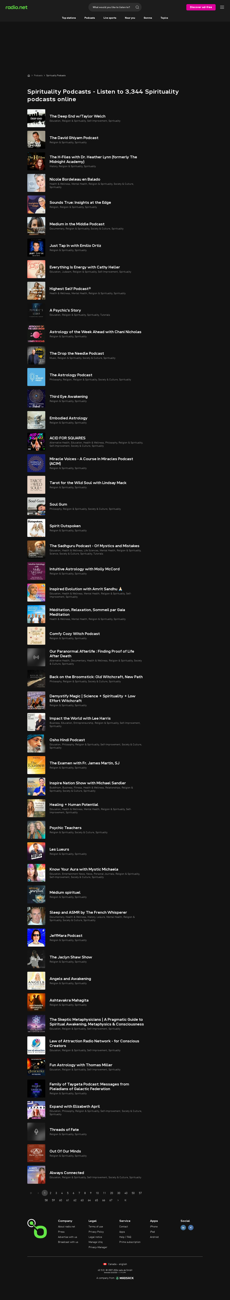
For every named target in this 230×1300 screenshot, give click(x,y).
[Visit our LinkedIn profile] (183, 1228)
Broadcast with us (68, 1242)
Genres (148, 18)
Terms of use (96, 1226)
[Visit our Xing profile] (190, 1228)
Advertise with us (67, 1237)
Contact (123, 1226)
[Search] (137, 7)
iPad (152, 1232)
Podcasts (89, 18)
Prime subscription (130, 1242)
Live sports (110, 18)
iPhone (154, 1226)
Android (154, 1237)
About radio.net (66, 1226)
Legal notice (95, 1237)
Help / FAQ (125, 1237)
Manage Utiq (96, 1242)
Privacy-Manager (98, 1247)
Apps (122, 1232)
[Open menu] (222, 7)
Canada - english (117, 1264)
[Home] (28, 75)
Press (61, 1232)
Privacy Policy (96, 1232)
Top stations (69, 18)
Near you (130, 18)
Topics (164, 18)
